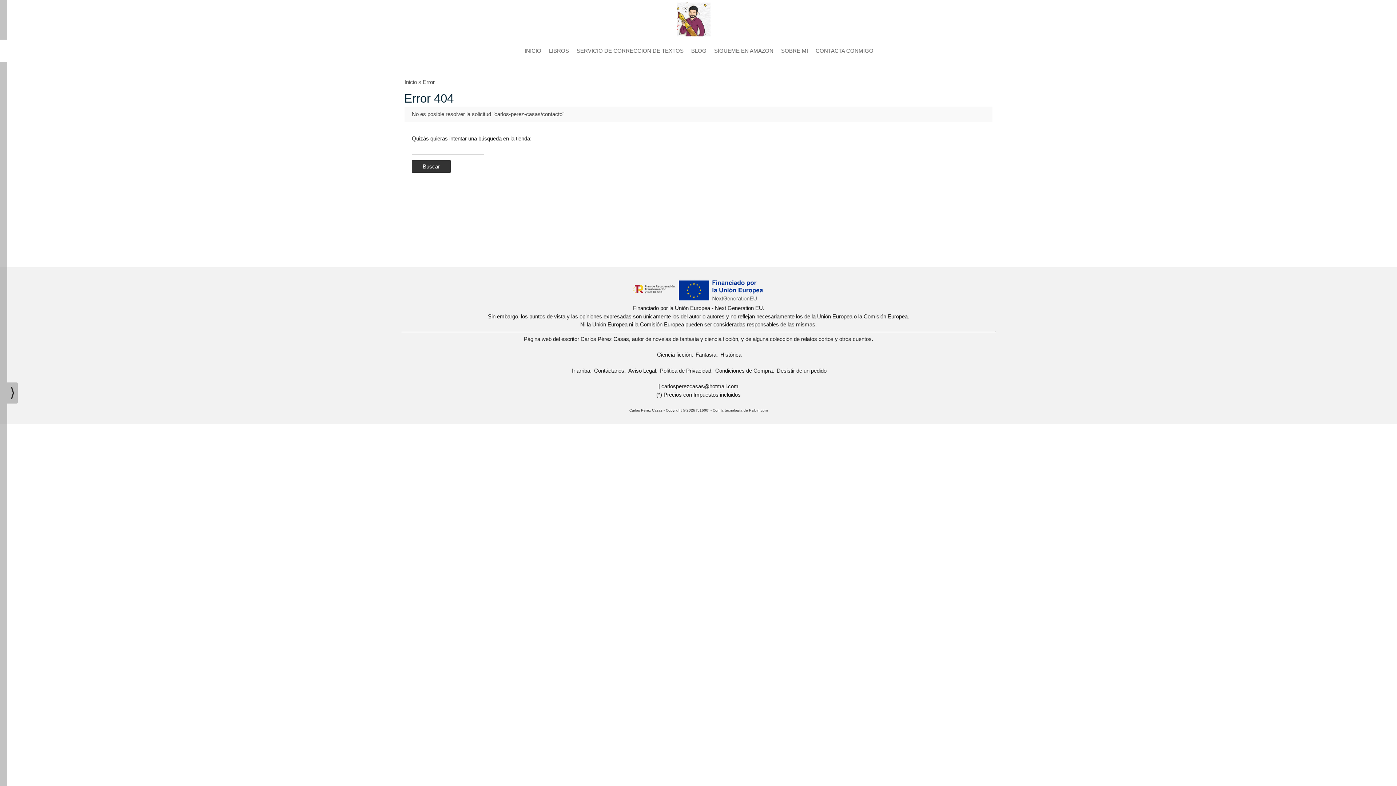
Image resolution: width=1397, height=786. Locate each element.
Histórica (730, 355)
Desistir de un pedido (802, 371)
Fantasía (706, 355)
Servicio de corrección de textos (630, 51)
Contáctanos (609, 371)
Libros (559, 51)
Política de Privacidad (685, 371)
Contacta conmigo (844, 51)
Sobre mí (794, 51)
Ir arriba (581, 371)
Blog (699, 51)
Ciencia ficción (674, 355)
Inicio (533, 51)
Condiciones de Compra (744, 371)
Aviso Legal (642, 371)
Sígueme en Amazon (743, 51)
